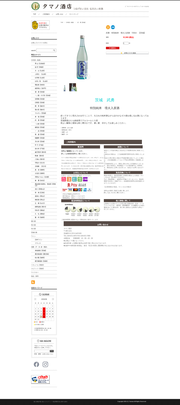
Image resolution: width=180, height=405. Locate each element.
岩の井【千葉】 (40, 148)
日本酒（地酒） (70, 22)
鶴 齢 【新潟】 (39, 156)
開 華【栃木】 (40, 106)
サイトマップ (73, 14)
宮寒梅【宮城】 (40, 99)
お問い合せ (59, 14)
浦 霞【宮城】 (40, 92)
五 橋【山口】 (40, 203)
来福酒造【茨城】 (41, 250)
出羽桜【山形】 (40, 78)
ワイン (33, 236)
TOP (34, 14)
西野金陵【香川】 (41, 207)
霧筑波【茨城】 (40, 127)
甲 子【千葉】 (39, 145)
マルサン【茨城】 (41, 113)
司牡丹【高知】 (40, 210)
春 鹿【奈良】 (40, 180)
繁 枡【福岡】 (40, 217)
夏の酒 (33, 221)
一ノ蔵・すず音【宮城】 (43, 95)
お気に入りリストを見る (39, 43)
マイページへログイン (133, 6)
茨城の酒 (34, 232)
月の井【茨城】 (40, 141)
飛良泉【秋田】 (40, 85)
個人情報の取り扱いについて (42, 401)
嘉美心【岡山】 (40, 196)
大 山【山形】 (40, 70)
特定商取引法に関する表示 (60, 401)
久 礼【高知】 (40, 214)
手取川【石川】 (40, 163)
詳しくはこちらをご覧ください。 (115, 192)
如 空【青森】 (39, 67)
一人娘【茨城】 (40, 124)
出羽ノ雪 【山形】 (41, 81)
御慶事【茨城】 (40, 138)
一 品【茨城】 (40, 131)
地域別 (68, 151)
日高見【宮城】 (40, 102)
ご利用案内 (46, 14)
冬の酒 (33, 229)
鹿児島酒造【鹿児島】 (42, 254)
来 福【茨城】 (40, 117)
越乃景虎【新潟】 (41, 152)
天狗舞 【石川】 (41, 166)
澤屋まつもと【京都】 (42, 177)
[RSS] (33, 283)
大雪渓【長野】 (40, 173)
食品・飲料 (35, 276)
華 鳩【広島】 (40, 192)
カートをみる (145, 6)
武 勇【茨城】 (81, 22)
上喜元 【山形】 (41, 74)
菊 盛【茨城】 (40, 134)
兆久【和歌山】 (40, 189)
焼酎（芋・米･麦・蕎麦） (39, 247)
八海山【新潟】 (40, 159)
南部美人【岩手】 (41, 88)
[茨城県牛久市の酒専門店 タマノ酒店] (35, 10)
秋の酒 (33, 225)
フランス (38, 243)
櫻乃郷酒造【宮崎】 (41, 261)
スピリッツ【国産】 (37, 268)
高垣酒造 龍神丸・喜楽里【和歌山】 (45, 184)
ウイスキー (35, 272)
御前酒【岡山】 (40, 200)
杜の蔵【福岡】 (40, 257)
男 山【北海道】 (40, 63)
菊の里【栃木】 (40, 109)
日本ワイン (38, 240)
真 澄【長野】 (40, 170)
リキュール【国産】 (37, 265)
